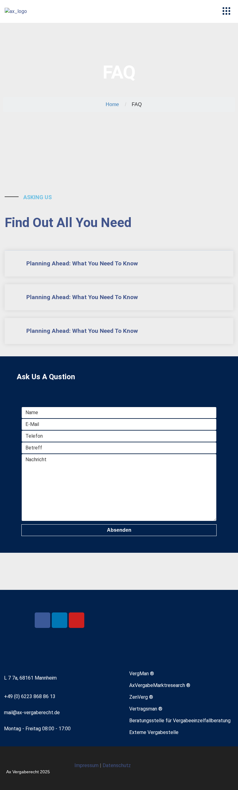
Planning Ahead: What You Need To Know (82, 263)
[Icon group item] (209, 768)
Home (112, 104)
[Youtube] (76, 620)
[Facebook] (42, 620)
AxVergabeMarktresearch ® (159, 685)
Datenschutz (117, 765)
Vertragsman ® (145, 709)
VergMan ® (141, 673)
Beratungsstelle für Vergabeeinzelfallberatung (180, 720)
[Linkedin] (59, 620)
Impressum (87, 765)
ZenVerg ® (141, 697)
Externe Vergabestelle (153, 732)
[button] (226, 11)
